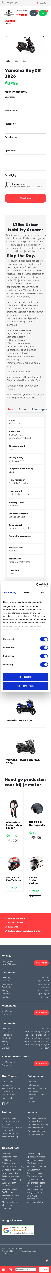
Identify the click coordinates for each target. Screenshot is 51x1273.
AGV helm (6, 1153)
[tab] (11, 409)
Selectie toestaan (25, 686)
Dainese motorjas (34, 1173)
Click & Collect (8, 1095)
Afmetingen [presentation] (39, 409)
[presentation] (6, 37)
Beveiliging (10, 175)
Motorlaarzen (33, 1091)
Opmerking (10, 150)
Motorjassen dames (35, 1193)
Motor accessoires (36, 1095)
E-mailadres (12, 137)
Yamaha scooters (35, 1134)
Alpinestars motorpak (36, 1157)
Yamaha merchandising (38, 1124)
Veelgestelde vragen (11, 1088)
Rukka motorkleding (11, 1176)
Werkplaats (7, 1085)
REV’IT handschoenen (36, 1166)
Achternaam (12, 110)
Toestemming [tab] (9, 592)
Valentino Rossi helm (36, 1189)
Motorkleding (33, 1082)
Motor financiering (10, 1133)
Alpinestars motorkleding (13, 1166)
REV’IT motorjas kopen (36, 1163)
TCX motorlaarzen (34, 1176)
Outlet (30, 1098)
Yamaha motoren (9, 1118)
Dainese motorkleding (11, 1170)
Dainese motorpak (35, 1153)
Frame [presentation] (23, 409)
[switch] (44, 648)
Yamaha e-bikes (35, 1121)
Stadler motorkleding (36, 1183)
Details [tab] (26, 592)
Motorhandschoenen (37, 1088)
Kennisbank (7, 1098)
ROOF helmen (8, 1192)
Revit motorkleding (10, 1173)
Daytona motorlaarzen (36, 1180)
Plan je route (41, 963)
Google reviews (10, 1254)
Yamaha (31, 1101)
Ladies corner (8, 1082)
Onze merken (8, 1091)
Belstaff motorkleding (11, 1180)
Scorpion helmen (9, 1157)
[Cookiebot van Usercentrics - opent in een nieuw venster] (36, 585)
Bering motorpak (34, 1186)
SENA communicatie (36, 1170)
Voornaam (11, 97)
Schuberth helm (9, 1163)
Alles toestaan (25, 677)
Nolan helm (7, 1199)
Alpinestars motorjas (35, 1160)
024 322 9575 (12, 3)
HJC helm (6, 1160)
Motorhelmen (33, 1085)
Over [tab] (42, 592)
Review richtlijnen (9, 1251)
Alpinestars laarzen (10, 1202)
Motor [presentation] (11, 409)
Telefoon (10, 124)
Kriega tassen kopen (11, 1195)
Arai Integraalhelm (35, 1202)
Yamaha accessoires (37, 1118)
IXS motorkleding (9, 1189)
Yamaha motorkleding (37, 1131)
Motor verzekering (10, 1137)
